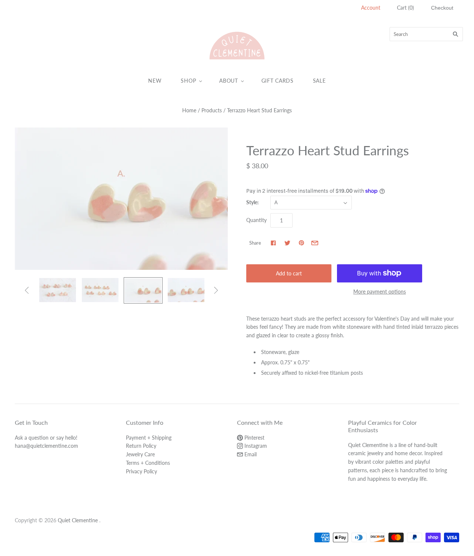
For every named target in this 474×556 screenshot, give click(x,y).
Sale (319, 80)
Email (250, 454)
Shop (188, 80)
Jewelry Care (140, 454)
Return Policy (141, 446)
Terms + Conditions (148, 463)
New (154, 80)
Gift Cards (277, 80)
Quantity (256, 220)
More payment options (379, 291)
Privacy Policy (141, 471)
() (405, 7)
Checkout (442, 8)
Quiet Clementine (78, 520)
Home (189, 110)
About (228, 80)
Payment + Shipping (148, 437)
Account (370, 7)
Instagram (255, 446)
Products (211, 110)
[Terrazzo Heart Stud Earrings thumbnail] (58, 290)
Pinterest (253, 437)
